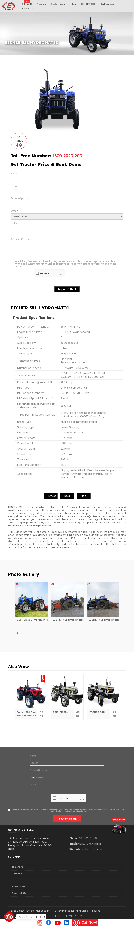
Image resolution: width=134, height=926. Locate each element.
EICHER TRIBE (88, 4)
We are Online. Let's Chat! (31, 916)
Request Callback (67, 818)
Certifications (107, 4)
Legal (58, 916)
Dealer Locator (58, 4)
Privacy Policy (74, 916)
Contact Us (27, 8)
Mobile (15, 186)
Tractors (41, 4)
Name (15, 173)
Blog (73, 4)
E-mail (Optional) (20, 198)
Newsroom (18, 886)
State (14, 210)
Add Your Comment (21, 239)
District (15, 223)
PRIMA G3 (27, 4)
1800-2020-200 (67, 155)
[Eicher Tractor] (31, 599)
